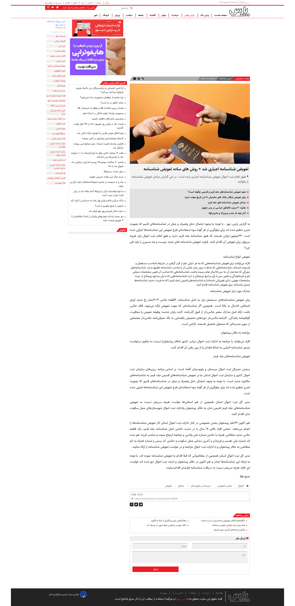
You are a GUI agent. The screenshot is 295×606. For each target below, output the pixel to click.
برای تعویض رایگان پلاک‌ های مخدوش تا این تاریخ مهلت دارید (215, 197)
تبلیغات (192, 593)
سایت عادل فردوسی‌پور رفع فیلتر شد (106, 211)
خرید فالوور (61, 123)
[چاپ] (138, 79)
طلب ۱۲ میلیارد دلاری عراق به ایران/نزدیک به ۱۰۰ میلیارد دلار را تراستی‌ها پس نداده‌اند (97, 155)
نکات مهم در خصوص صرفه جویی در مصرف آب (166, 525)
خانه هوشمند (60, 183)
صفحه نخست (220, 15)
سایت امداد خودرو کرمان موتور (58, 153)
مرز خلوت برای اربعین (56, 118)
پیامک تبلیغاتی (60, 80)
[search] (132, 7)
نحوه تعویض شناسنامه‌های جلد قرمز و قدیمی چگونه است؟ (217, 192)
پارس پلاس (189, 15)
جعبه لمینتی (61, 128)
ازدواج (241, 486)
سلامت (99, 2)
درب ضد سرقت (59, 90)
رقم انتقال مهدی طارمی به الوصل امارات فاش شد (100, 133)
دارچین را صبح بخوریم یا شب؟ (109, 206)
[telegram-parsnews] (56, 7)
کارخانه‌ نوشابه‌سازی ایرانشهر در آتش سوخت (102, 138)
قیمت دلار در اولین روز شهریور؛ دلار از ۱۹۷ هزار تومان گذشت (98, 126)
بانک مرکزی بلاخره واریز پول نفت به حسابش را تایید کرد (97, 200)
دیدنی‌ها (58, 2)
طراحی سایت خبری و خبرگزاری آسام (64, 594)
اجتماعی (239, 79)
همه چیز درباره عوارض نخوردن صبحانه (228, 525)
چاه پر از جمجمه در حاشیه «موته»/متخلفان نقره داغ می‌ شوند (96, 184)
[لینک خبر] (143, 79)
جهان (163, 15)
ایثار (83, 2)
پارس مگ (204, 15)
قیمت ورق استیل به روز (56, 95)
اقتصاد (153, 15)
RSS (218, 593)
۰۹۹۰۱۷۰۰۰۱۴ (60, 28)
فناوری (90, 2)
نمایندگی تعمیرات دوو (57, 100)
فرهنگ (106, 15)
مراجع (181, 486)
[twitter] (136, 504)
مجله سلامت (60, 51)
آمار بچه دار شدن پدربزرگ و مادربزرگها (227, 213)
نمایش (122, 230)
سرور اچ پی (61, 61)
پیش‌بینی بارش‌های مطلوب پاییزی (107, 119)
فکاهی (68, 2)
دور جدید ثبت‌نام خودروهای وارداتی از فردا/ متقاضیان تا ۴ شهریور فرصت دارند (97, 218)
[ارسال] (134, 79)
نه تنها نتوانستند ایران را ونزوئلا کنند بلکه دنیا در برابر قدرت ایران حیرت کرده (98, 193)
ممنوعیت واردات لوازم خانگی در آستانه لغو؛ (103, 113)
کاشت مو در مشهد (58, 56)
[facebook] (132, 504)
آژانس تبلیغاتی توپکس (56, 178)
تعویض (168, 486)
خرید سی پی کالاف (58, 105)
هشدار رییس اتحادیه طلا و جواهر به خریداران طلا (100, 108)
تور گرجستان (60, 173)
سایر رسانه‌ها (242, 515)
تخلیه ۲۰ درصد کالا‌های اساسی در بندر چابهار (224, 208)
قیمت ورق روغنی (59, 138)
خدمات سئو (61, 36)
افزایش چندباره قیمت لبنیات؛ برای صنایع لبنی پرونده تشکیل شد (98, 146)
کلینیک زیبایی (60, 41)
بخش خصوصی (224, 486)
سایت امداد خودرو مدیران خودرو (58, 166)
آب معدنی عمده (59, 160)
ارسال (155, 569)
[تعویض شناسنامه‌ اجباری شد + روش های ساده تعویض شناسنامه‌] (141, 504)
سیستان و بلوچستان (200, 486)
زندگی (107, 2)
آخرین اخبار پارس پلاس (114, 83)
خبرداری (62, 46)
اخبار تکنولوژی (60, 70)
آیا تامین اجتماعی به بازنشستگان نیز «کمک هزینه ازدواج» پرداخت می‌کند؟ (99, 90)
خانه (247, 79)
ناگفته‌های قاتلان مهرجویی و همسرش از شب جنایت (223, 520)
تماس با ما (178, 593)
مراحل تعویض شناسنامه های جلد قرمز (227, 202)
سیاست (175, 15)
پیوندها (163, 593)
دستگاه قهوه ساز (59, 133)
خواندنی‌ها (49, 2)
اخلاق (75, 2)
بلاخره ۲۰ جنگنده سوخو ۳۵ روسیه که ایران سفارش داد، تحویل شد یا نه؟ (97, 164)
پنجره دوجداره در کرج (57, 66)
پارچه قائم (61, 85)
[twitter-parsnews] (52, 7)
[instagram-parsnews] (48, 7)
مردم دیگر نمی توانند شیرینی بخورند (106, 177)
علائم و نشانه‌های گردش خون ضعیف (229, 529)
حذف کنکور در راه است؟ (111, 103)
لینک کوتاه (137, 494)
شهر (95, 15)
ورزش (118, 15)
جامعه (141, 15)
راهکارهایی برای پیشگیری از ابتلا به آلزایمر (168, 520)
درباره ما (206, 593)
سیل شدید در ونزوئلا (113, 171)
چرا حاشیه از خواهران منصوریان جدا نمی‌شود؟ (101, 97)
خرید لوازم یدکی (59, 75)
